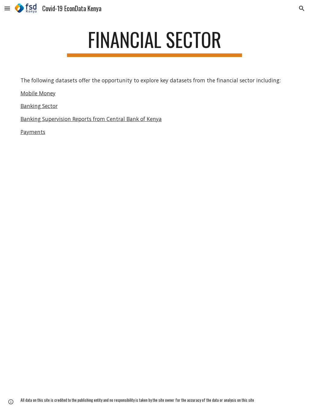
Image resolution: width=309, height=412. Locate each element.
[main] (154, 42)
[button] (7, 8)
